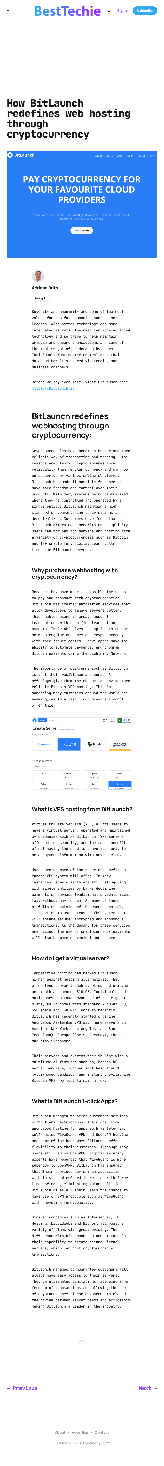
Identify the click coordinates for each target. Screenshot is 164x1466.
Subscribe (145, 10)
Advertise (80, 1432)
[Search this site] (109, 10)
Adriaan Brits (45, 288)
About (60, 1432)
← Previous (22, 1388)
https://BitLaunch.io (53, 388)
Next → (148, 1388)
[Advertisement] (82, 53)
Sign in (122, 10)
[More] (9, 10)
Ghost (105, 1443)
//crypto (41, 298)
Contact (102, 1432)
